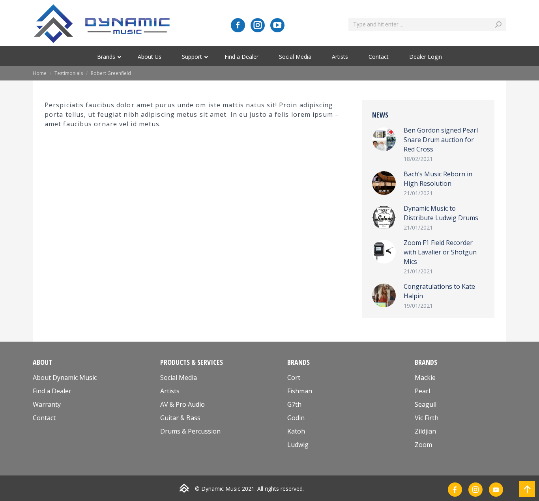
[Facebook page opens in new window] (238, 25)
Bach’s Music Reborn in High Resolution (438, 179)
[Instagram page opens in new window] (258, 25)
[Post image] (384, 139)
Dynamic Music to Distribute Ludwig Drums (441, 213)
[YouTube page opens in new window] (277, 25)
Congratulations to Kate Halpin (439, 291)
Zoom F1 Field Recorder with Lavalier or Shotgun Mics (440, 252)
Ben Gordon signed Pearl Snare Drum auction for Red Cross (441, 139)
